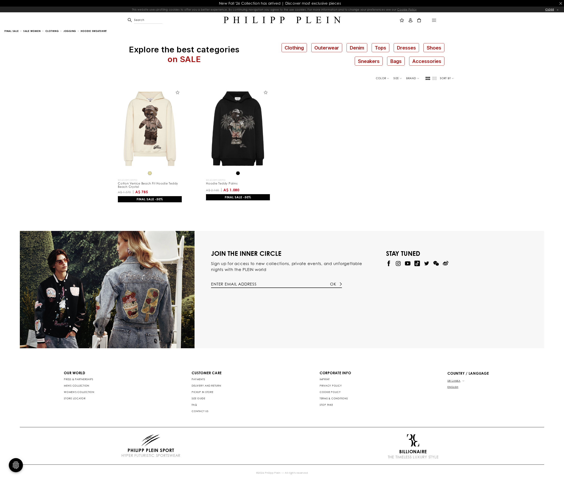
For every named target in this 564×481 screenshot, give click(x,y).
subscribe (352, 115)
